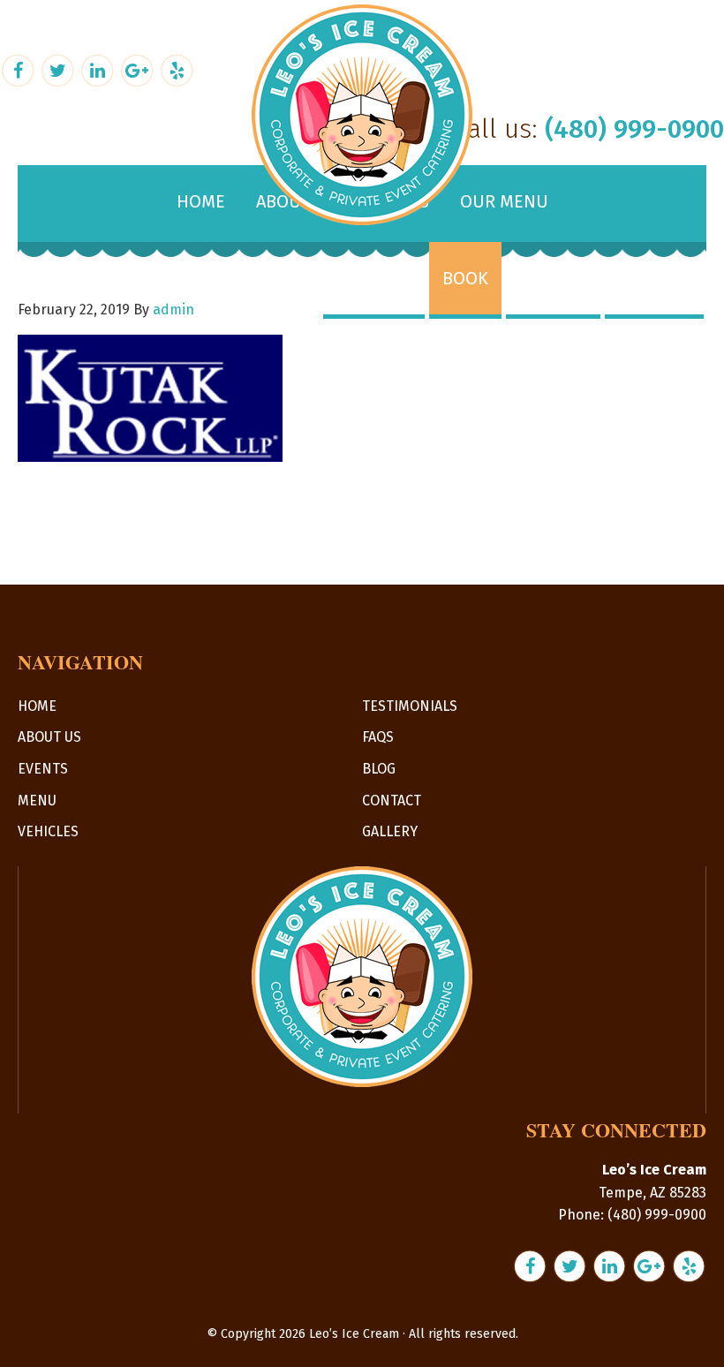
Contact (391, 800)
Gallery (390, 831)
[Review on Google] (139, 68)
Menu (37, 800)
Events (43, 768)
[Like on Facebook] (20, 68)
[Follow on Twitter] (59, 68)
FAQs (378, 737)
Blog (379, 768)
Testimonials (409, 706)
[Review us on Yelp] (176, 68)
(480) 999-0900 (634, 129)
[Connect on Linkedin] (99, 68)
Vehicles (48, 831)
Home (37, 706)
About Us (49, 737)
